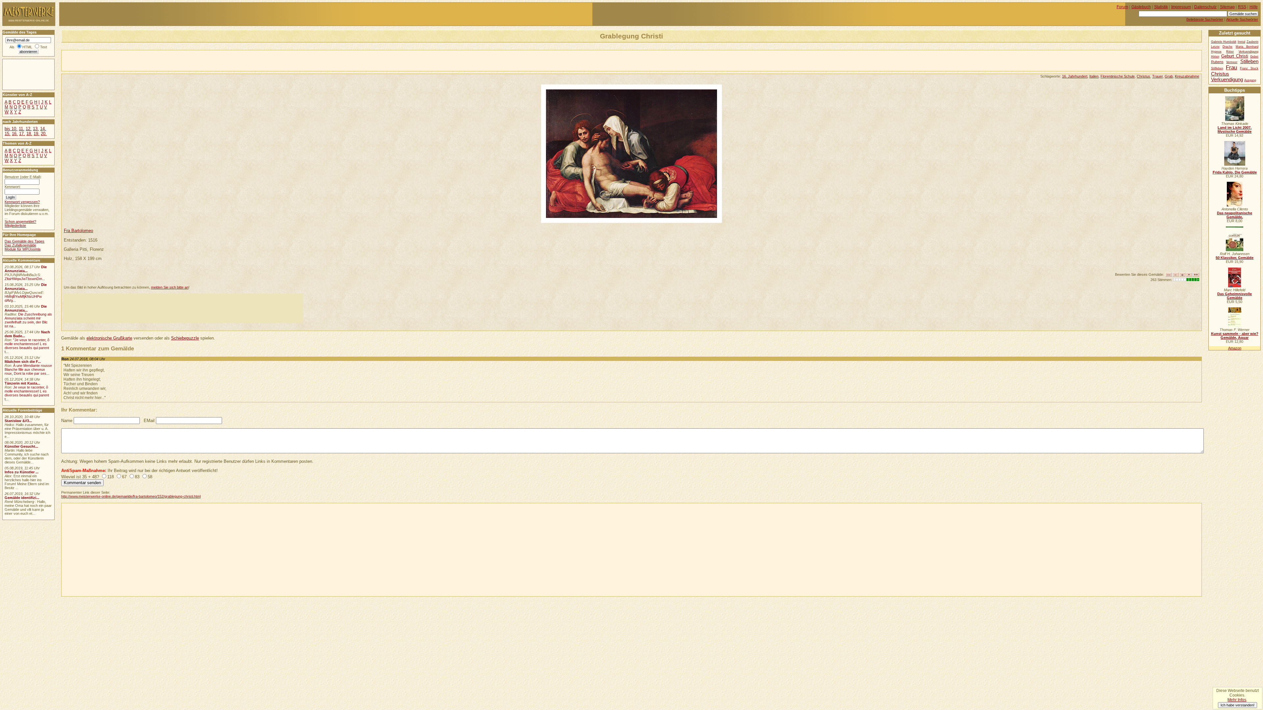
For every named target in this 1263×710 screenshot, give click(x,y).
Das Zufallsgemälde (20, 245)
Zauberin (1252, 41)
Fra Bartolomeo (78, 230)
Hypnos (1216, 51)
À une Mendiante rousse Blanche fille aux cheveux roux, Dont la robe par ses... (28, 369)
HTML (27, 47)
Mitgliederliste (15, 225)
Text (43, 47)
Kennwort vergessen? (22, 202)
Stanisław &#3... (18, 421)
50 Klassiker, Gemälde (1234, 258)
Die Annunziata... (26, 269)
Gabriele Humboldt (1223, 41)
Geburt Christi (1234, 56)
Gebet (1254, 56)
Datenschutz (1205, 7)
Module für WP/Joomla (22, 249)
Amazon (1234, 348)
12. (29, 128)
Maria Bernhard (1247, 46)
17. (22, 133)
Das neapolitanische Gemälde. (1234, 215)
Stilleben (1249, 61)
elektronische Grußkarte (109, 338)
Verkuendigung (1227, 79)
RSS (1242, 7)
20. (44, 133)
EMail (149, 420)
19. (36, 133)
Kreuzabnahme (1187, 76)
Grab (1169, 76)
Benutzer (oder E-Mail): (23, 177)
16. (15, 133)
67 (124, 476)
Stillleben (1217, 68)
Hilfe (1254, 7)
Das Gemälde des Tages (24, 241)
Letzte (1215, 46)
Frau (1231, 67)
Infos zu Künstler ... (21, 472)
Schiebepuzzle (185, 338)
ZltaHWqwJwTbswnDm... (25, 279)
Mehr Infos (1236, 700)
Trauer (1157, 76)
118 (110, 476)
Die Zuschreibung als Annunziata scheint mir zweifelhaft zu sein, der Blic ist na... (28, 320)
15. (8, 133)
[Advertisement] (138, 60)
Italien (1094, 76)
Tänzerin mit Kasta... (22, 383)
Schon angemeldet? (20, 222)
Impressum (1181, 7)
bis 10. (11, 128)
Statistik (1161, 7)
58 (150, 476)
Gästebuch (1141, 7)
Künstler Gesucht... (21, 446)
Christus (1143, 76)
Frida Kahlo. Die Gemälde (1235, 172)
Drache (1227, 46)
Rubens (1217, 62)
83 (137, 476)
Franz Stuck (1249, 68)
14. (43, 128)
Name (66, 420)
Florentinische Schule (1118, 76)
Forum (1122, 7)
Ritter (1230, 51)
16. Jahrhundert (1074, 76)
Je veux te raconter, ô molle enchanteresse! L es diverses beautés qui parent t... (27, 393)
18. (29, 133)
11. (21, 128)
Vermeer (1231, 62)
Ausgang (1250, 80)
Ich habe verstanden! (1237, 705)
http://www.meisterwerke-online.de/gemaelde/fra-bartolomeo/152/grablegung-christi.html (131, 496)
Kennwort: (13, 187)
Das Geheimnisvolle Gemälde (1234, 296)
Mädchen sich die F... (23, 362)
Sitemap (1227, 7)
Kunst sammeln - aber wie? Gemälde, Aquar (1234, 336)
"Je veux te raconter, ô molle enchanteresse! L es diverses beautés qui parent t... (27, 346)
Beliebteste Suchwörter (1204, 19)
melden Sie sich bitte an (169, 287)
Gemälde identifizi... (22, 498)
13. (36, 128)
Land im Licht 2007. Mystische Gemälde (1234, 129)
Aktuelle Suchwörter (1242, 19)
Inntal (1241, 41)
